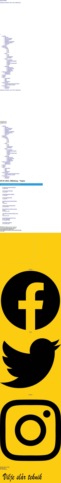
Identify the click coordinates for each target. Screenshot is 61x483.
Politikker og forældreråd (9, 41)
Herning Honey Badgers (11, 60)
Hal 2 (14, 2)
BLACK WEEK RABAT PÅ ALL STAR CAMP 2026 (9, 219)
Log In (6, 44)
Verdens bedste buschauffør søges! (8, 205)
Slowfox (8, 62)
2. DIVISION (9, 59)
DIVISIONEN (10, 56)
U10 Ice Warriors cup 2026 (10, 84)
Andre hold (7, 66)
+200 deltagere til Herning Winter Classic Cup (10, 214)
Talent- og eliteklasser (6, 71)
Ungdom (6, 48)
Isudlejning (7, 87)
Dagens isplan (7, 78)
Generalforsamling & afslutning (8, 194)
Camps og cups (5, 82)
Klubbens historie (8, 39)
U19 (8, 55)
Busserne (6, 37)
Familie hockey (10, 67)
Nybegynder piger (10, 68)
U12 (8, 51)
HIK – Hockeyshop (8, 38)
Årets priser (7, 43)
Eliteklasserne (9, 69)
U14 (8, 52)
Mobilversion (18, 2)
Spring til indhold (3, 0)
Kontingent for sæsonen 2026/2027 (9, 187)
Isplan (3, 77)
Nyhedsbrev (7, 2)
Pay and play (4, 85)
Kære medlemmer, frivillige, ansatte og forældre (9, 210)
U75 (8, 65)
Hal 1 (11, 2)
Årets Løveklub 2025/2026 (7, 190)
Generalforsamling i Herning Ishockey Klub (9, 202)
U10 (8, 50)
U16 (8, 54)
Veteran (8, 64)
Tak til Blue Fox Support (7, 222)
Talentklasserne (10, 70)
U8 (7, 49)
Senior (6, 53)
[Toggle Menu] (0, 34)
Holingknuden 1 (3, 468)
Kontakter (4, 45)
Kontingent (2, 2)
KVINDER (9, 57)
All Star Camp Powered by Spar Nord (12, 83)
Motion (6, 58)
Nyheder (4, 76)
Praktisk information (8, 42)
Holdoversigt (4, 46)
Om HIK (4, 36)
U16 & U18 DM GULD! (7, 197)
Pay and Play (7, 86)
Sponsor (3, 75)
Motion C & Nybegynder (12, 63)
